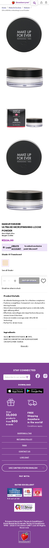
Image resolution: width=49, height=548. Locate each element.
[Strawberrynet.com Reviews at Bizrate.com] (14, 496)
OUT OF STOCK (29, 281)
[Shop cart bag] (46, 2)
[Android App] (35, 393)
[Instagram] (45, 376)
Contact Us (24, 451)
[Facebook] (37, 376)
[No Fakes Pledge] (37, 495)
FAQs (24, 445)
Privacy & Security (13, 521)
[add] (15, 280)
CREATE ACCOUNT (16, 247)
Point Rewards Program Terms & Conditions (23, 523)
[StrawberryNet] (20, 2)
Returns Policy (24, 439)
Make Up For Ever (11, 224)
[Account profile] (41, 2)
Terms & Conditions (33, 521)
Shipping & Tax (24, 433)
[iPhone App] (15, 393)
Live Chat (24, 457)
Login (8, 247)
